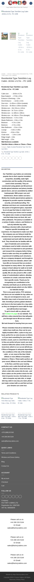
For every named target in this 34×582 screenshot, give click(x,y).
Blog (3, 461)
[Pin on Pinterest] (16, 158)
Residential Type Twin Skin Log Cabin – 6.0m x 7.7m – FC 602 (25, 416)
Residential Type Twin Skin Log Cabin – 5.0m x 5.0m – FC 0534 (8, 416)
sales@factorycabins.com (10, 441)
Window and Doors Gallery (10, 457)
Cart (2, 486)
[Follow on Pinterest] (16, 496)
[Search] (30, 3)
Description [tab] (5, 169)
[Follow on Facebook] (3, 496)
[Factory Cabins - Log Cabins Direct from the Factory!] (17, 2)
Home (3, 74)
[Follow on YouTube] (20, 496)
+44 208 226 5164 (17, 522)
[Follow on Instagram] (6, 496)
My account (5, 478)
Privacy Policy (20, 579)
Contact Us (5, 466)
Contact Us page (11, 314)
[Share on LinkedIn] (20, 158)
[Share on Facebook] (6, 158)
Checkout (4, 482)
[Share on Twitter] (10, 158)
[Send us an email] (10, 496)
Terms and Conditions (8, 453)
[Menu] (3, 3)
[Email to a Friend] (13, 158)
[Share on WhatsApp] (3, 158)
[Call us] (13, 496)
